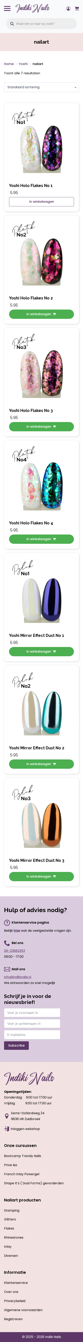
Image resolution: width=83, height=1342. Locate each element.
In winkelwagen (41, 201)
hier (17, 930)
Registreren (13, 1319)
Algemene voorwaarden (23, 1310)
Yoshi (23, 64)
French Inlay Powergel (21, 1174)
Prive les (10, 1165)
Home (9, 64)
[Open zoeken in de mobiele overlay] (41, 23)
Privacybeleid (14, 1301)
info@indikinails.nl (17, 977)
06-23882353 (14, 950)
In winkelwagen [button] (38, 314)
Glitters (10, 1219)
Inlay (7, 1246)
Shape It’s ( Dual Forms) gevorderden (34, 1183)
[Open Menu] (7, 8)
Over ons (11, 1291)
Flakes (9, 1228)
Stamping (11, 1210)
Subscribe (16, 1045)
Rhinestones (13, 1237)
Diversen (11, 1255)
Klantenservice (16, 1282)
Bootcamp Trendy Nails (22, 1156)
